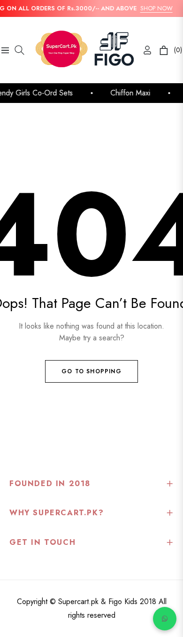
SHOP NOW (154, 8)
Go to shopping (91, 371)
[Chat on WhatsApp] (164, 618)
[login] (144, 50)
